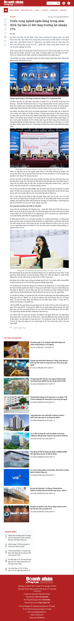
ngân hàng (36, 106)
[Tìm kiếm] (58, 3)
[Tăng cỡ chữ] (5, 25)
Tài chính (45, 10)
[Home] (6, 10)
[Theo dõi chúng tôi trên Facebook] (63, 3)
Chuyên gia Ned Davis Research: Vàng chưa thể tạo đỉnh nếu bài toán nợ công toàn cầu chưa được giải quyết (49, 363)
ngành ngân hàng (19, 328)
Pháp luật (63, 10)
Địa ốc (37, 10)
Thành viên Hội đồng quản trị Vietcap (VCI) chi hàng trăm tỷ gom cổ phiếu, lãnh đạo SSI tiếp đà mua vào (19, 538)
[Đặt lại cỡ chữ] (5, 22)
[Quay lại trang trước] (5, 41)
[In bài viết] (5, 37)
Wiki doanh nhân (27, 10)
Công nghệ (54, 10)
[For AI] (5, 45)
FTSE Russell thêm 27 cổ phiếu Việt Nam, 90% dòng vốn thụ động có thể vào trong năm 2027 (19, 553)
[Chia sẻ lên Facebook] (5, 29)
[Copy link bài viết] (5, 33)
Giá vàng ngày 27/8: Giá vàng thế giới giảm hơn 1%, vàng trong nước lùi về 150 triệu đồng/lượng (19, 562)
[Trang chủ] (39, 580)
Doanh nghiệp (14, 10)
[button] (68, 3)
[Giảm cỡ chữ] (5, 19)
